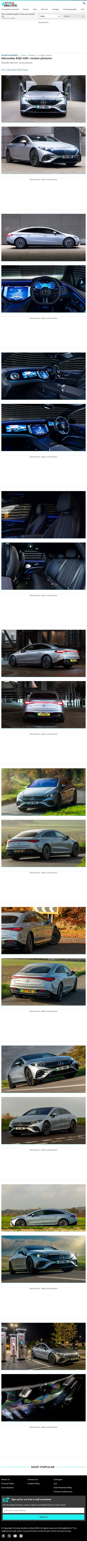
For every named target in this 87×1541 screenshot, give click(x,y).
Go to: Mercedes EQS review (14, 69)
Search (84, 3)
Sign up (43, 1517)
